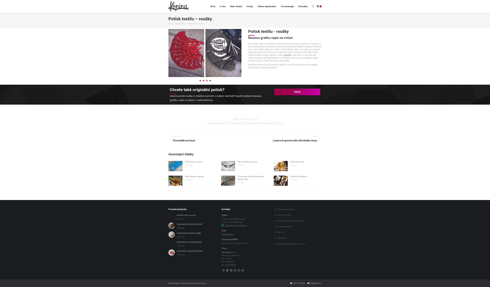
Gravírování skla (297, 161)
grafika (222, 123)
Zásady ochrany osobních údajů (291, 221)
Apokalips (215, 123)
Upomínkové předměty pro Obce (291, 244)
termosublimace (272, 123)
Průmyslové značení (193, 161)
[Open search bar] (313, 6)
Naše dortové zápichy (194, 176)
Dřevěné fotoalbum (298, 176)
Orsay (228, 123)
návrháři (287, 55)
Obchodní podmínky (286, 209)
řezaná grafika (247, 123)
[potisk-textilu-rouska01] (186, 53)
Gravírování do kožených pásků (189, 224)
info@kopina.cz (228, 234)
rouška (256, 123)
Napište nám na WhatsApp (236, 225)
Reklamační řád (284, 215)
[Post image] (175, 166)
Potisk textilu (244, 119)
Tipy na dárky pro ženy (247, 161)
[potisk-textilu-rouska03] (223, 53)
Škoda (263, 123)
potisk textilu (236, 123)
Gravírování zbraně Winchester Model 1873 (251, 177)
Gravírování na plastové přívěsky (190, 251)
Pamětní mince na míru (186, 215)
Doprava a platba (285, 226)
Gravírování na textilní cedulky (189, 233)
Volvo (280, 123)
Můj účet (281, 232)
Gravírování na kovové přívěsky (189, 242)
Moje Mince (282, 238)
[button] (200, 80)
